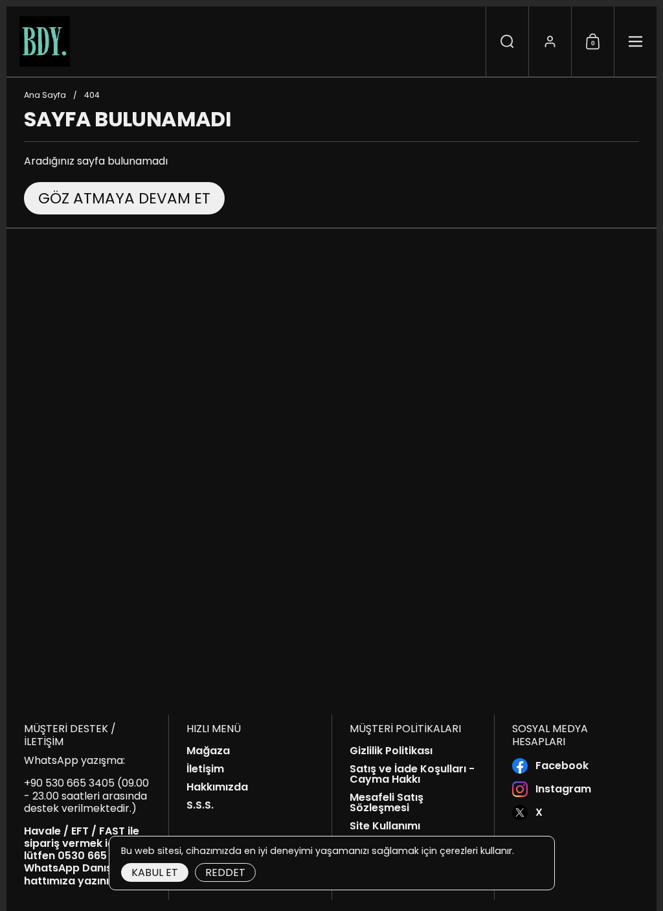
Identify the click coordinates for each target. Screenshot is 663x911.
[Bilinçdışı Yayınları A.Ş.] (44, 41)
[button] (507, 41)
